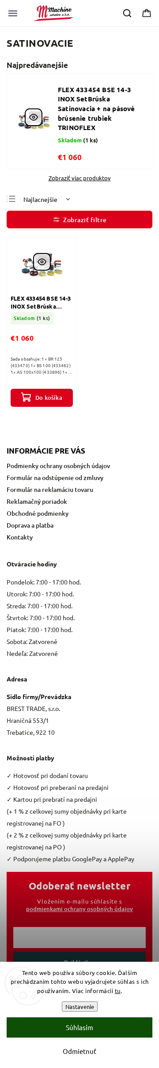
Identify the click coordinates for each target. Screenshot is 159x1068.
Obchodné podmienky (37, 513)
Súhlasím (79, 1027)
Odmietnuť (79, 1051)
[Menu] (13, 13)
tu (118, 990)
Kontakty (20, 537)
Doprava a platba (30, 525)
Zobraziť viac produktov (80, 178)
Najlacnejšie (40, 199)
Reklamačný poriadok (37, 501)
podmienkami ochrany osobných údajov (79, 909)
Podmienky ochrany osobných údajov (58, 465)
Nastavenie (79, 1006)
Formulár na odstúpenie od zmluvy (55, 477)
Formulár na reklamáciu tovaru (50, 489)
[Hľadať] (127, 13)
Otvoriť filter (79, 219)
